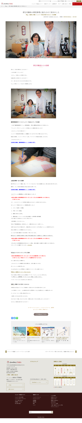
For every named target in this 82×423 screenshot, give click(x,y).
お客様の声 (54, 3)
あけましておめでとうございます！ (33, 338)
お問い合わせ (11, 389)
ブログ (59, 3)
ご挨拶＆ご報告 (32, 14)
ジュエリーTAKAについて (37, 3)
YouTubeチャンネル (36, 382)
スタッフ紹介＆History (19, 400)
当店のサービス (47, 3)
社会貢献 (54, 14)
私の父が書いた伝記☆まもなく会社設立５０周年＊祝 (62, 338)
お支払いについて (54, 397)
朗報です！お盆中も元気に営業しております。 (48, 338)
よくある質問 (53, 395)
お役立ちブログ (53, 398)
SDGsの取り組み (18, 403)
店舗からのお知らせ (54, 400)
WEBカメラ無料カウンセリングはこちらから (21, 272)
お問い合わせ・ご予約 (66, 3)
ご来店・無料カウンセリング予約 (57, 405)
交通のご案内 (43, 379)
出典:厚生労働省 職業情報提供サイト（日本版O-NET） (23, 142)
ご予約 (79, 1)
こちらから (29, 245)
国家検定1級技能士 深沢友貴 (70, 16)
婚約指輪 (34, 401)
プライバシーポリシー (55, 406)
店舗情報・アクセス (18, 401)
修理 (34, 403)
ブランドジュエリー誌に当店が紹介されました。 (19, 338)
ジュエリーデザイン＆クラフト (20, 398)
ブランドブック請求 (54, 403)
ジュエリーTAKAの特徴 (19, 397)
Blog (27, 14)
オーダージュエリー (36, 398)
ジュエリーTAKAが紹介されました (44, 14)
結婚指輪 (34, 400)
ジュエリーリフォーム (37, 397)
